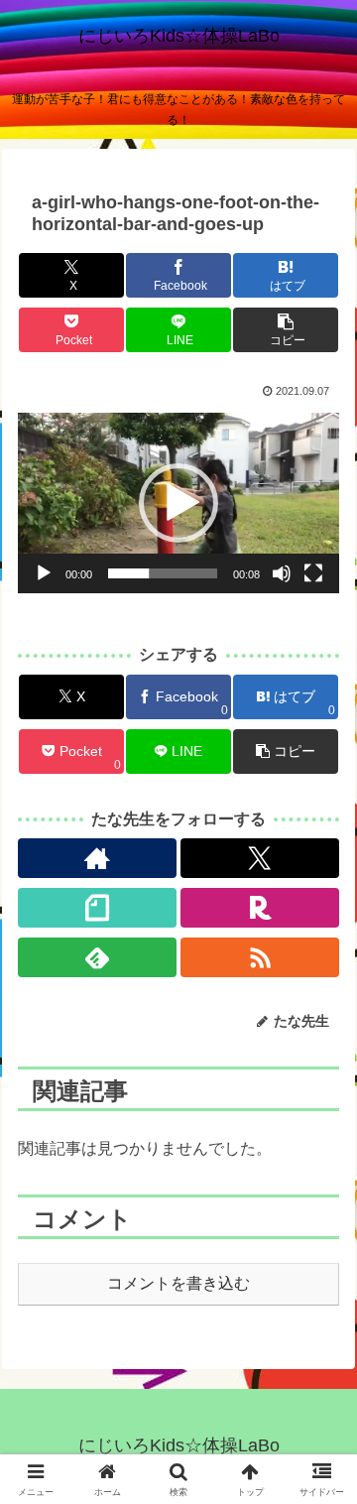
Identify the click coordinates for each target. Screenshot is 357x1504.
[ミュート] (282, 573)
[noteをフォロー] (98, 908)
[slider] (162, 573)
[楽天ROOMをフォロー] (260, 908)
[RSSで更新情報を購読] (260, 957)
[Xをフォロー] (260, 858)
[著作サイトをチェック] (98, 858)
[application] (178, 503)
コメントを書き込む (178, 1283)
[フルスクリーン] (313, 573)
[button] (285, 330)
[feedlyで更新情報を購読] (98, 957)
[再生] (44, 573)
